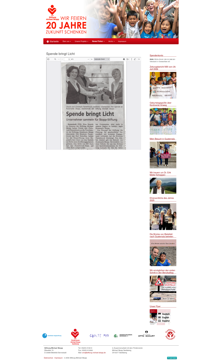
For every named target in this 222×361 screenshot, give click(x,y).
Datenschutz (48, 358)
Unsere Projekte (80, 41)
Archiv (110, 41)
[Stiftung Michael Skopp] (111, 19)
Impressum (122, 41)
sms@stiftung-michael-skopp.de (94, 352)
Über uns (66, 41)
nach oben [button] (172, 358)
